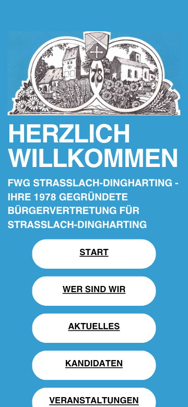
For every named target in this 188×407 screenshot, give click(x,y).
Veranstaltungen (94, 399)
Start (93, 251)
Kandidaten (94, 362)
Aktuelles (94, 325)
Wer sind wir (94, 288)
